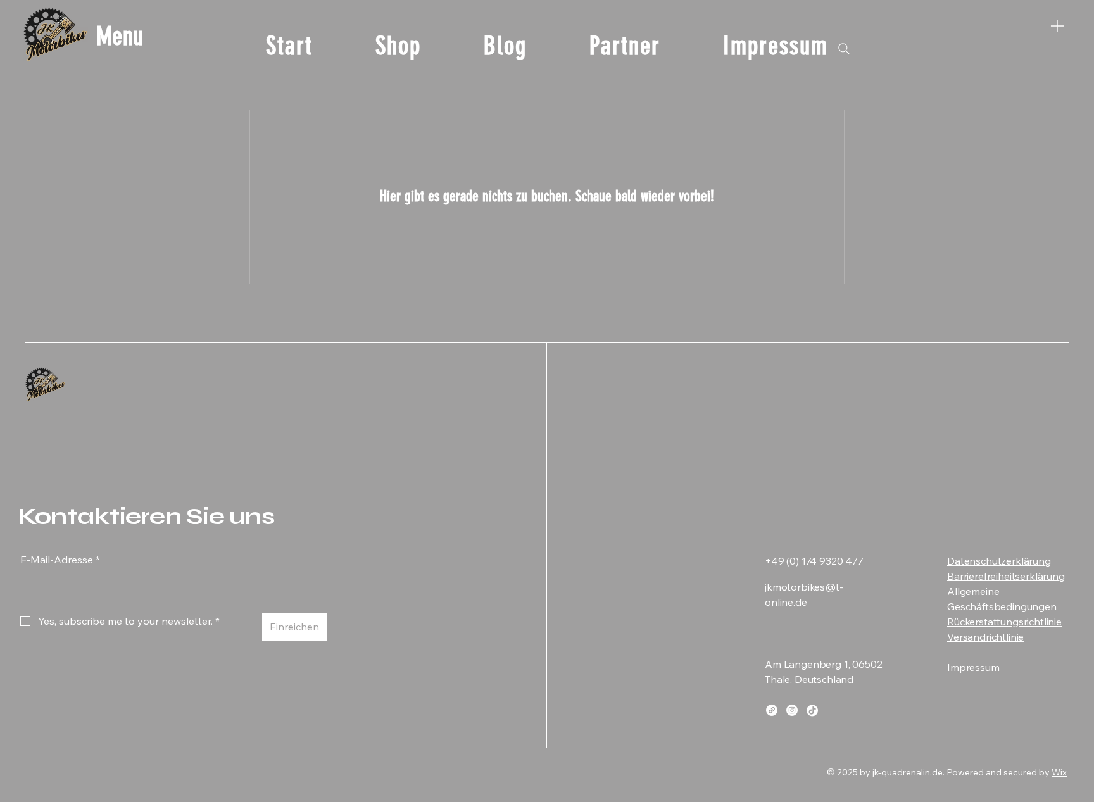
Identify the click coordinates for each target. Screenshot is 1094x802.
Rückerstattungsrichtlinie (1004, 621)
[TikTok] (812, 710)
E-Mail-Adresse (60, 559)
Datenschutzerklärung (999, 561)
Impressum (973, 667)
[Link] (772, 710)
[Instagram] (792, 710)
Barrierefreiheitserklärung (1006, 576)
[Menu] (1057, 25)
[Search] (844, 48)
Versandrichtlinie (985, 636)
